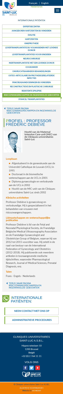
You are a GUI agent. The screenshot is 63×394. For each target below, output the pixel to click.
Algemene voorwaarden (32, 388)
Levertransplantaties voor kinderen (31, 55)
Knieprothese (31, 44)
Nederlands (36, 7)
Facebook (25, 368)
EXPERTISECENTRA (31, 27)
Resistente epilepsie (31, 91)
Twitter (31, 368)
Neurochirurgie (31, 59)
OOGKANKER (31, 67)
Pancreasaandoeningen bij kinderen (31, 82)
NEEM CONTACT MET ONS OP (31, 311)
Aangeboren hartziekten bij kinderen (31, 31)
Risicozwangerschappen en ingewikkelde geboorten (31, 95)
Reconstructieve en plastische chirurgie (31, 87)
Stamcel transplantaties (31, 99)
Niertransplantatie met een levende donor (31, 63)
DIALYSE (31, 35)
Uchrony (36, 391)
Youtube (37, 368)
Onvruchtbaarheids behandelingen (31, 71)
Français (33, 3)
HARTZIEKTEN (31, 39)
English (45, 3)
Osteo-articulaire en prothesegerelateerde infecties (31, 77)
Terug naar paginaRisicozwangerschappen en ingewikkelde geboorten (31, 110)
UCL (31, 373)
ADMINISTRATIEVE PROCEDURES (32, 320)
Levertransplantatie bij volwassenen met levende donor (31, 49)
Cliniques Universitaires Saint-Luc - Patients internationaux (9, 8)
